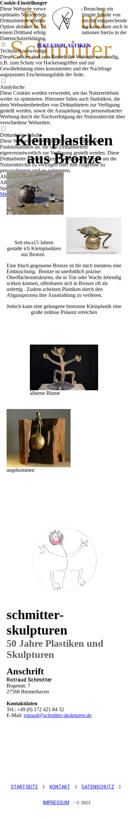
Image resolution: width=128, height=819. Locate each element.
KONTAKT (60, 786)
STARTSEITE (24, 786)
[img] (64, 19)
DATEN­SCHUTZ (98, 786)
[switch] (3, 81)
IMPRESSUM (56, 802)
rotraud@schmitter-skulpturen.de (58, 715)
